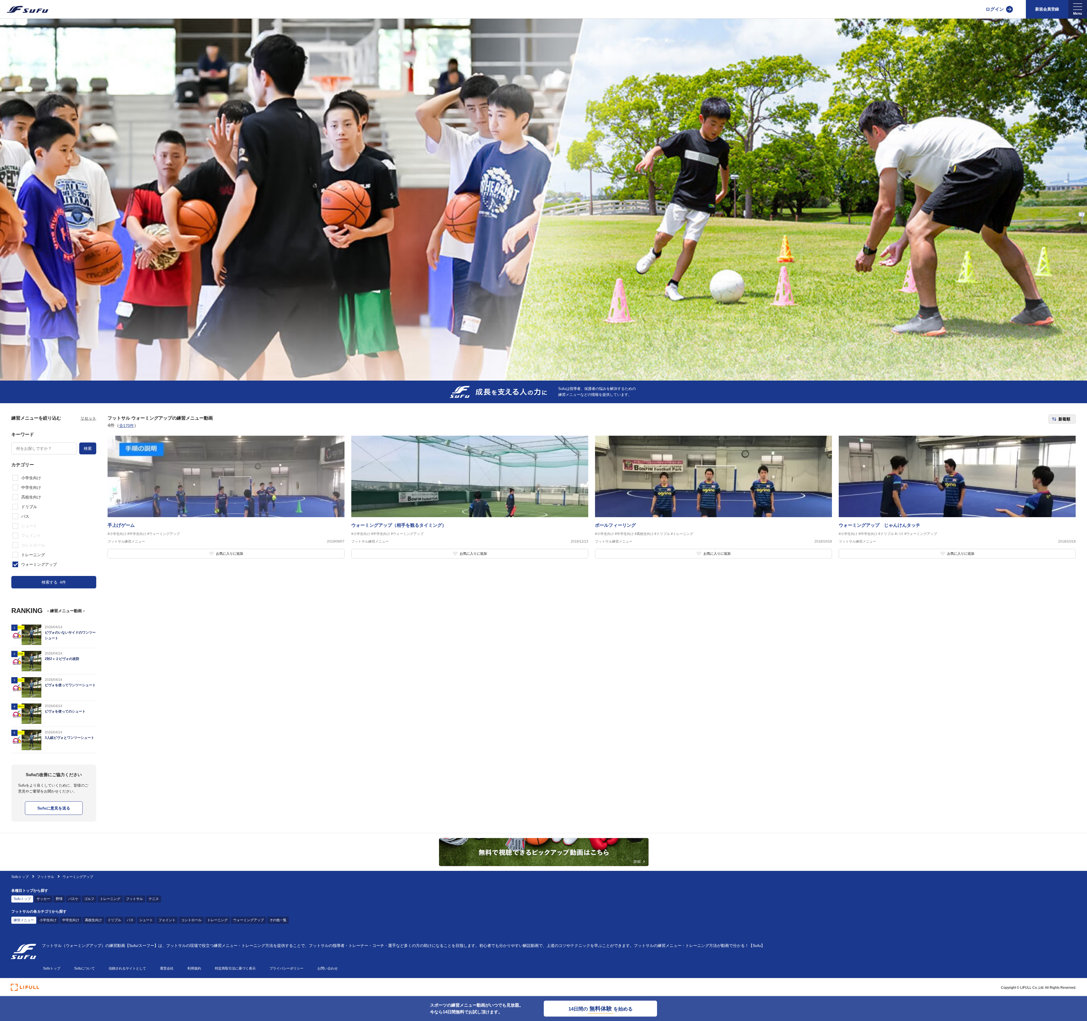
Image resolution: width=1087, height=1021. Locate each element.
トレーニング (110, 899)
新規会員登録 (1047, 9)
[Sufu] (24, 9)
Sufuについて (84, 968)
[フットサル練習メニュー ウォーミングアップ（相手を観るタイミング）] (469, 497)
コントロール (191, 920)
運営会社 (167, 968)
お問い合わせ (327, 968)
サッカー (43, 899)
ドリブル (114, 920)
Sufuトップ (20, 877)
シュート (146, 920)
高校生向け (93, 920)
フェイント (167, 920)
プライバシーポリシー (286, 968)
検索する (54, 582)
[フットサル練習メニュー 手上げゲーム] (226, 497)
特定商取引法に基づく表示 (235, 968)
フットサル (45, 877)
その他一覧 (277, 920)
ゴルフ (89, 899)
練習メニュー (24, 920)
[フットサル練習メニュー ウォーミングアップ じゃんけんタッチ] (957, 497)
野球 (59, 899)
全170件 (126, 425)
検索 (88, 448)
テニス (154, 899)
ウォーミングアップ (248, 920)
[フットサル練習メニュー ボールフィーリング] (713, 497)
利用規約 (194, 968)
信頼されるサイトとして (127, 968)
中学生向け (70, 920)
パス (130, 920)
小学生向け (48, 920)
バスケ (73, 899)
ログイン (995, 9)
